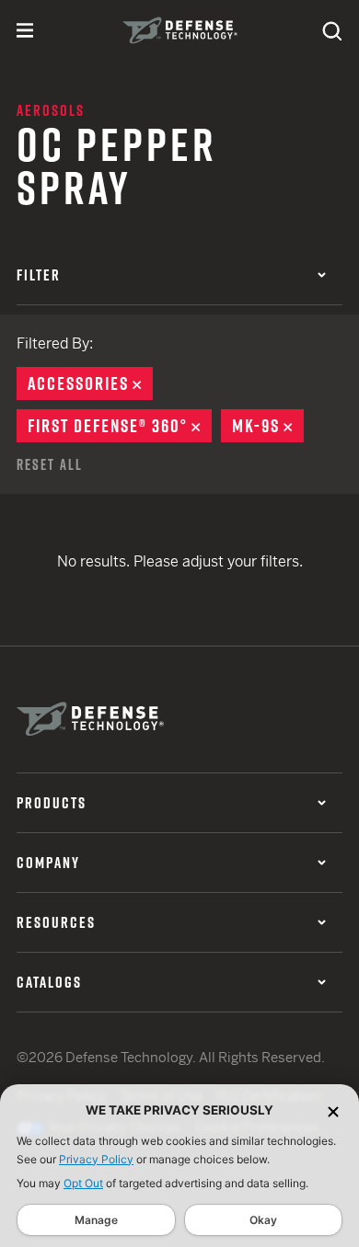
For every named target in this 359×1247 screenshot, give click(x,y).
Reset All (50, 464)
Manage (96, 1220)
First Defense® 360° (120, 426)
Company (48, 863)
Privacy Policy (96, 1159)
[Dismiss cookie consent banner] (333, 1110)
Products (52, 803)
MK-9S (268, 426)
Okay (263, 1220)
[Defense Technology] (179, 30)
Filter (39, 275)
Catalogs (49, 982)
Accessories (90, 383)
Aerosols (51, 110)
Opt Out (83, 1183)
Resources (56, 922)
